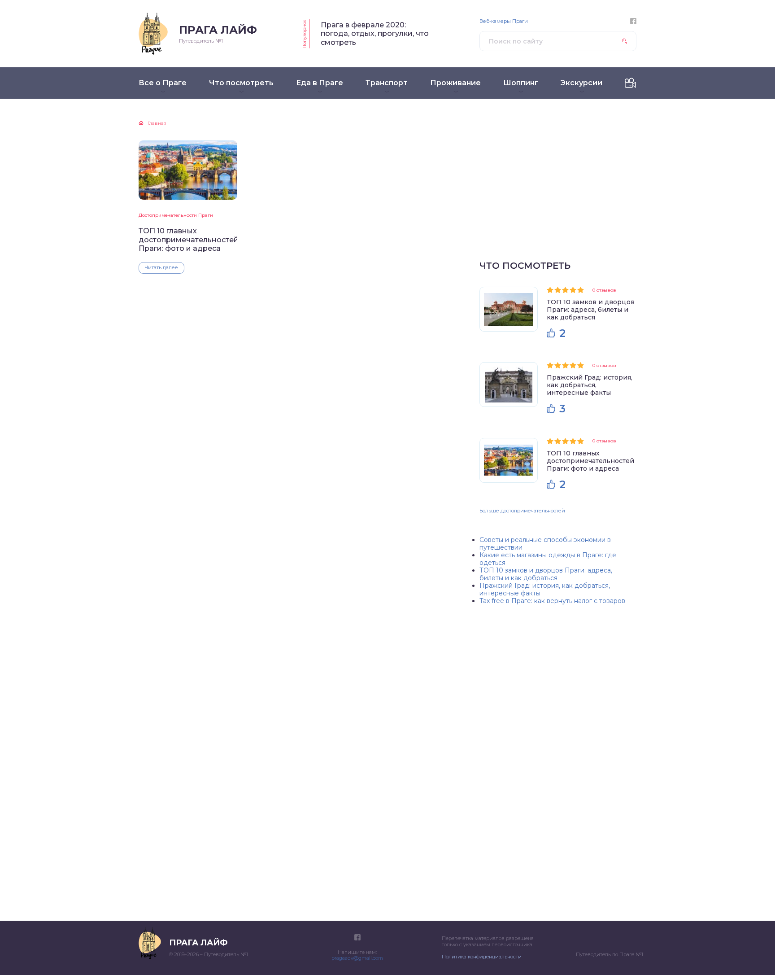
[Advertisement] (557, 184)
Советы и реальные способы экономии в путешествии (545, 543)
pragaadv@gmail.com (357, 958)
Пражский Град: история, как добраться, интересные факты (589, 385)
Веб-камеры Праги (503, 21)
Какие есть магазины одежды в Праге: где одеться (547, 559)
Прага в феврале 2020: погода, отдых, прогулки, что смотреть (375, 34)
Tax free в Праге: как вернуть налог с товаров (552, 601)
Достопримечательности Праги (176, 215)
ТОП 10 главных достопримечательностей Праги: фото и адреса (188, 240)
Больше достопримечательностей (522, 510)
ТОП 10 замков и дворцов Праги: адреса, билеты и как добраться (591, 309)
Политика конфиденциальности (482, 956)
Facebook (633, 21)
